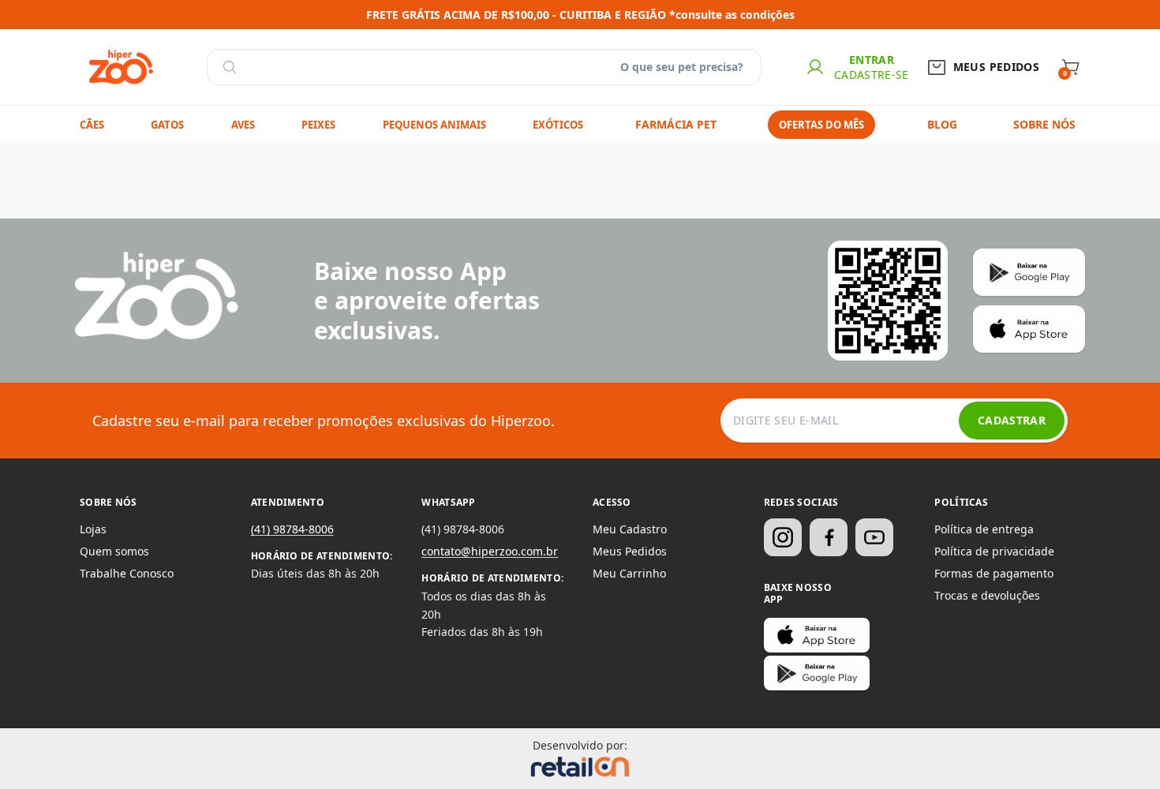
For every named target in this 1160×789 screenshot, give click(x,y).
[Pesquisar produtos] (229, 67)
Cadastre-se (871, 74)
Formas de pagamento (993, 573)
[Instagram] (783, 537)
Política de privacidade (994, 551)
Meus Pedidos (630, 551)
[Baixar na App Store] (817, 635)
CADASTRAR (1012, 420)
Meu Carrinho (629, 573)
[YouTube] (874, 537)
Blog (942, 124)
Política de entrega (984, 529)
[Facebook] (829, 537)
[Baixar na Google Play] (817, 673)
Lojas (93, 529)
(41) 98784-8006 (292, 529)
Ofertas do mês (821, 125)
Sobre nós (1044, 124)
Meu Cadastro (630, 529)
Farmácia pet (676, 124)
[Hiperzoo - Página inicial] (121, 67)
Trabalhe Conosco (127, 573)
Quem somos (114, 551)
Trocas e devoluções (987, 595)
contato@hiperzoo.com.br (489, 551)
